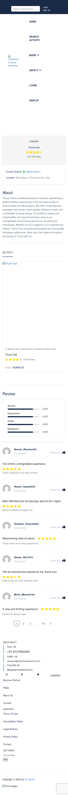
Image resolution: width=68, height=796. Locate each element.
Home (32, 21)
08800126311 (33, 171)
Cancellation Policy (13, 721)
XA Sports (30, 779)
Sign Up (46, 10)
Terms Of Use (10, 713)
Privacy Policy (10, 736)
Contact (7, 703)
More (32, 55)
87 (43, 623)
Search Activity (34, 38)
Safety (33, 70)
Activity (7, 252)
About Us (8, 695)
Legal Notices (10, 729)
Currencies (9, 755)
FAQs (6, 687)
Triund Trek (11, 354)
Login (45, 7)
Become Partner (11, 680)
